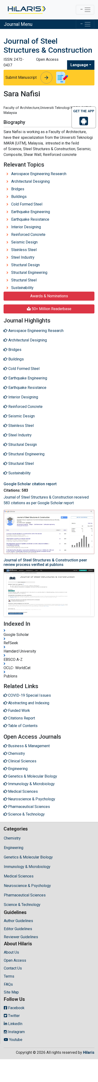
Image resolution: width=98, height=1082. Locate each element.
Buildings (19, 196)
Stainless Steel (24, 249)
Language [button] (79, 65)
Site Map (11, 992)
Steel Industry (22, 257)
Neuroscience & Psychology (27, 885)
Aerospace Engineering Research (38, 174)
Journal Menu (18, 24)
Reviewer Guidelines (21, 937)
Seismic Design (24, 242)
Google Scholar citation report (30, 484)
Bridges (17, 189)
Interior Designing (26, 227)
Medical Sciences (19, 876)
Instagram (16, 1032)
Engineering (13, 847)
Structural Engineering (29, 272)
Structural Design (25, 265)
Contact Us (13, 968)
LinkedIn (14, 1023)
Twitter (13, 1015)
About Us (11, 952)
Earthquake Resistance (30, 219)
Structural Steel (24, 280)
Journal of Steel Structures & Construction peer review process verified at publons (45, 562)
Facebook (15, 1008)
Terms (9, 976)
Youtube (15, 1039)
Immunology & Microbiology (27, 866)
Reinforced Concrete (28, 234)
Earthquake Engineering (30, 212)
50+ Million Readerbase (51, 309)
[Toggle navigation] (85, 9)
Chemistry (12, 838)
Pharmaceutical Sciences (25, 895)
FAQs (8, 984)
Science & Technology (22, 904)
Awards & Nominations (49, 296)
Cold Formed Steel (26, 204)
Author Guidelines (18, 921)
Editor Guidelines (18, 929)
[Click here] (26, 10)
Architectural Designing (30, 181)
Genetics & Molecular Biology (28, 857)
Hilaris (88, 1052)
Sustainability (22, 287)
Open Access (15, 960)
